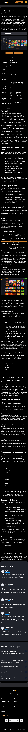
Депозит (3, 706)
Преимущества (5, 701)
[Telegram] (6, 720)
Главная (3, 699)
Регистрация (4, 704)
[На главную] (14, 690)
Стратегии (17, 704)
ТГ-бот (11, 436)
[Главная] (6, 2)
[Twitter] (17, 720)
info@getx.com (4, 715)
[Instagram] (21, 720)
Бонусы (16, 701)
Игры (15, 699)
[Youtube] (14, 720)
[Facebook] (10, 720)
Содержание (7, 33)
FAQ (15, 706)
